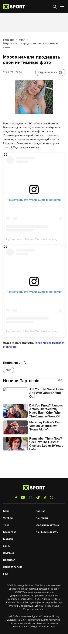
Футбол (8, 518)
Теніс (6, 525)
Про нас (40, 511)
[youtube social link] (23, 497)
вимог (26, 595)
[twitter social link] (51, 497)
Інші (5, 574)
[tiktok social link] (44, 497)
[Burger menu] (62, 6)
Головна (8, 39)
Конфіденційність (47, 532)
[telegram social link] (38, 497)
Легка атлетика (12, 567)
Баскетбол (9, 532)
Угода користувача (48, 525)
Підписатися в (47, 72)
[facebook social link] (16, 497)
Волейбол (9, 560)
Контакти (42, 518)
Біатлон (8, 539)
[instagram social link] (30, 497)
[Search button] (55, 6)
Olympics (8, 553)
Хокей (6, 546)
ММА (22, 39)
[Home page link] (15, 6)
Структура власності (34, 609)
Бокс (6, 511)
